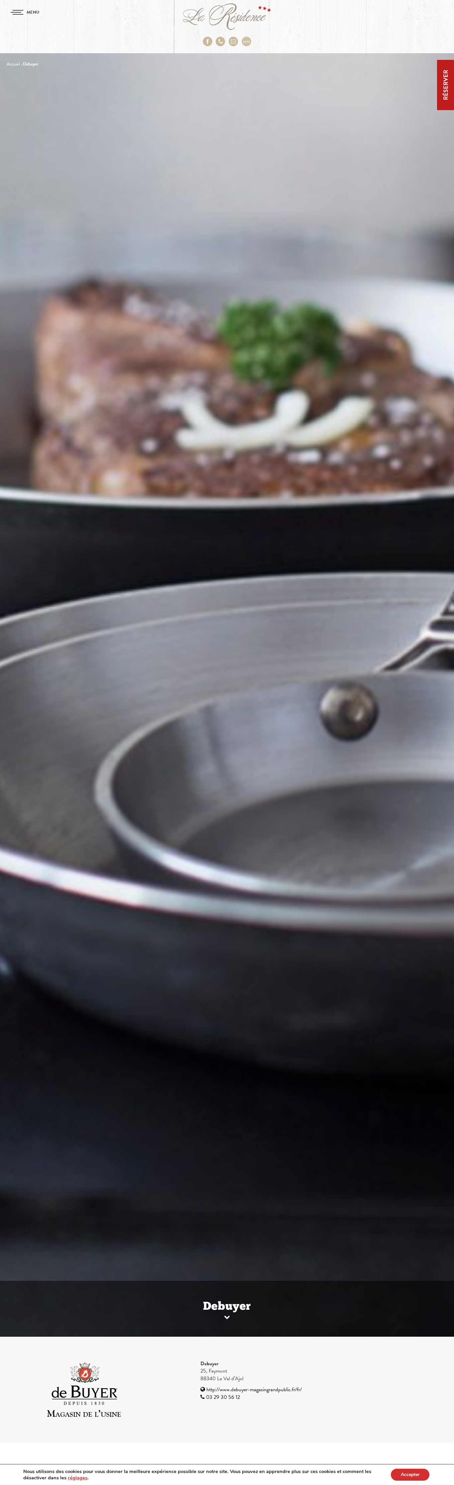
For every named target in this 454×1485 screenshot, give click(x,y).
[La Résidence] (227, 16)
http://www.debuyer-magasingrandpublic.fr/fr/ (253, 1390)
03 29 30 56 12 (222, 1397)
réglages (77, 1478)
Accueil (13, 64)
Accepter (410, 1474)
